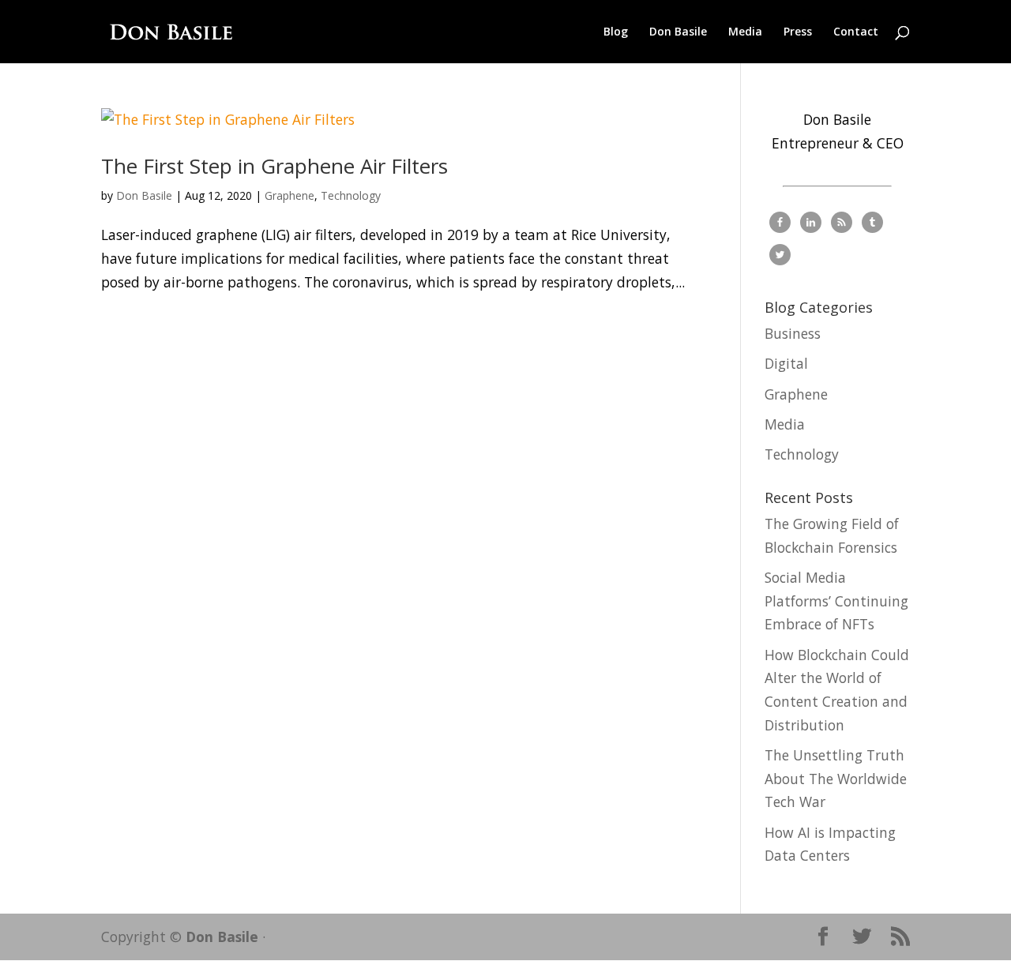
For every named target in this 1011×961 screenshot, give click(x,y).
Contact (855, 32)
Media (745, 32)
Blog (615, 32)
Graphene (289, 195)
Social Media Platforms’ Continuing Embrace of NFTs (836, 600)
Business (793, 333)
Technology (351, 195)
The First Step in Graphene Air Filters (274, 166)
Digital (786, 363)
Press (798, 32)
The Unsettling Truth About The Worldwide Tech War (836, 778)
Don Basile (678, 32)
